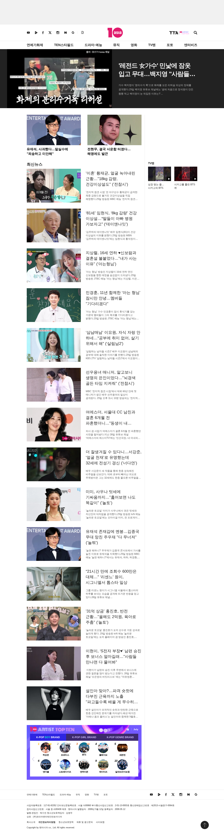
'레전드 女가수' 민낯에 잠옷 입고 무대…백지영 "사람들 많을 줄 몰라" (155, 74)
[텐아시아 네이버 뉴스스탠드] (65, 32)
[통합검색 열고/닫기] (195, 33)
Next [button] (135, 758)
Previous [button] (33, 758)
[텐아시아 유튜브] (28, 32)
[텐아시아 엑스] (50, 32)
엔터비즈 (190, 45)
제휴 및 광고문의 (85, 822)
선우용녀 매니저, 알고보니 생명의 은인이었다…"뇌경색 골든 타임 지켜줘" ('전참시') (111, 378)
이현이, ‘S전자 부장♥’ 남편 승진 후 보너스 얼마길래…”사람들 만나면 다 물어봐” (113, 656)
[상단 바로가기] (205, 825)
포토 (170, 45)
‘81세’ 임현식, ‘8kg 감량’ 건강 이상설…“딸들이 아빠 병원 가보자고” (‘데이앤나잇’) (111, 218)
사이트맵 (100, 822)
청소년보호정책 (66, 822)
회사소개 (31, 822)
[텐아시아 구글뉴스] (73, 32)
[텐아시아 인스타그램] (57, 32)
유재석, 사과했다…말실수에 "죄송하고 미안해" (47, 151)
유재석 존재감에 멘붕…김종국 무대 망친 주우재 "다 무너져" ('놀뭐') (112, 537)
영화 (134, 45)
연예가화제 (35, 45)
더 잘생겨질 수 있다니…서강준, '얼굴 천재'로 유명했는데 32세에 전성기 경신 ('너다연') (114, 457)
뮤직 (116, 45)
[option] (84, 758)
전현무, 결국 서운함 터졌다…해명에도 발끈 (109, 151)
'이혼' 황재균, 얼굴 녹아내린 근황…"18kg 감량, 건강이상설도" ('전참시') (110, 178)
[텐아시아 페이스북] (43, 32)
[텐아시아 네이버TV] (36, 32)
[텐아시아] (115, 33)
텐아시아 (43, 827)
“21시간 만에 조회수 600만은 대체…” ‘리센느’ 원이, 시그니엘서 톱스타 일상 (111, 577)
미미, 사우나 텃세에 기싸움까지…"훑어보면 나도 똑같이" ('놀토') (111, 497)
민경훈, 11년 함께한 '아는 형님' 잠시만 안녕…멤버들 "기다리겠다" (113, 298)
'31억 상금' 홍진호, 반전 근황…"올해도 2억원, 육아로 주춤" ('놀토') (111, 616)
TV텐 (152, 45)
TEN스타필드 (64, 45)
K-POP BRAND (48, 737)
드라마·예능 (93, 45)
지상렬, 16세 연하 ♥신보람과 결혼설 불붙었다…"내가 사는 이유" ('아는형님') (111, 258)
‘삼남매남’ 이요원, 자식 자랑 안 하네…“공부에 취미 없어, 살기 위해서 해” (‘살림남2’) (113, 338)
